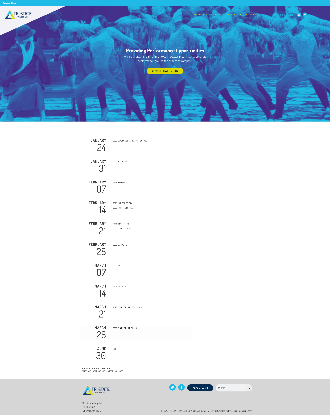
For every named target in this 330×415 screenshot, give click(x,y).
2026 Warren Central (123, 208)
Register (254, 14)
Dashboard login (9, 3)
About (241, 14)
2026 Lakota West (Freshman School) (130, 141)
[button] (165, 71)
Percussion (216, 14)
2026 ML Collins (120, 162)
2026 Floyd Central (122, 229)
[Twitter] (172, 387)
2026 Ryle (117, 266)
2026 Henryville (120, 182)
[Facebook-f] (305, 14)
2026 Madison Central (123, 203)
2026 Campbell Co (121, 224)
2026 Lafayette (120, 245)
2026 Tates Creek (121, 286)
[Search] (249, 387)
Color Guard (199, 14)
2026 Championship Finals (125, 328)
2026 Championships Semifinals (127, 307)
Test (115, 349)
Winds (230, 14)
